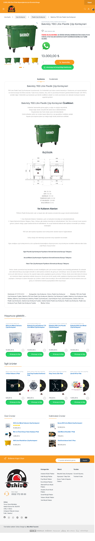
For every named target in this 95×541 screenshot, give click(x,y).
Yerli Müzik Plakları (46, 500)
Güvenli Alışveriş (78, 473)
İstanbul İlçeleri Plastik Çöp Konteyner (53, 301)
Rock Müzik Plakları (46, 482)
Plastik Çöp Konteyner (38, 17)
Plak (14, 371)
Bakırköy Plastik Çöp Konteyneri (38, 298)
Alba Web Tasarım (33, 527)
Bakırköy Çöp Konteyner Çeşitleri (58, 296)
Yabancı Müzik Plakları (47, 497)
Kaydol (85, 460)
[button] (37, 23)
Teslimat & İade (78, 476)
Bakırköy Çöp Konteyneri (20, 298)
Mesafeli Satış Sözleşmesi (65, 473)
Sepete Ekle (66, 62)
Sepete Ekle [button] (22, 350)
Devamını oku (22, 398)
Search (85, 9)
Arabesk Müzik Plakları (47, 473)
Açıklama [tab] (41, 79)
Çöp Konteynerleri (67, 298)
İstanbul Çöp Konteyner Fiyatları (31, 301)
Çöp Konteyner (20, 17)
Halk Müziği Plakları (46, 476)
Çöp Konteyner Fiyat (55, 298)
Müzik (7, 371)
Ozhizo (52, 21)
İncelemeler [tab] (53, 79)
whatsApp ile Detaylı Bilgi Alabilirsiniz (58, 67)
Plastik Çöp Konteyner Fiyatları (27, 303)
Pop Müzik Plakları (46, 479)
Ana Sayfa (7, 17)
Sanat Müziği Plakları (47, 494)
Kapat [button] (90, 2)
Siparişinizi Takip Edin (63, 476)
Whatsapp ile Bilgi (14, 354)
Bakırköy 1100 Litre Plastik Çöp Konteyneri (34, 296)
